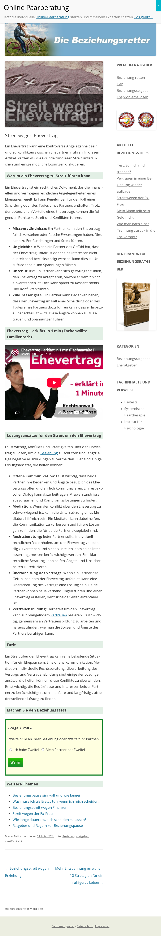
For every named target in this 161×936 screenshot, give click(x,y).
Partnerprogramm (63, 926)
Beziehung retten (131, 77)
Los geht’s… (143, 17)
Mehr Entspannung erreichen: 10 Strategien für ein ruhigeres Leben (79, 875)
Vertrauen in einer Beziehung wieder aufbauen (135, 185)
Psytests (131, 402)
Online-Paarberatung (52, 17)
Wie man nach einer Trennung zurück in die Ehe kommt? (136, 230)
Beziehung (49, 452)
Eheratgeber (127, 365)
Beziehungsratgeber (75, 836)
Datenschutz (85, 926)
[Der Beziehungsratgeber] (136, 329)
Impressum (102, 926)
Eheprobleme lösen (132, 97)
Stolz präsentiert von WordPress (24, 909)
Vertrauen (59, 615)
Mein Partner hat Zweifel (65, 749)
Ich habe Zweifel (26, 749)
